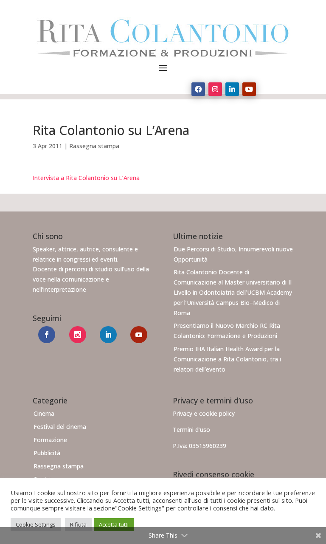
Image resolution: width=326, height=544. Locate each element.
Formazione (50, 440)
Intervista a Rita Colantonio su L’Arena (86, 178)
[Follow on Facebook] (198, 89)
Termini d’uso (191, 430)
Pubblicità (47, 453)
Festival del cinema (60, 427)
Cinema (44, 413)
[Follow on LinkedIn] (232, 89)
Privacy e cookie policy (204, 413)
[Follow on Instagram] (215, 89)
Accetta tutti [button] (114, 524)
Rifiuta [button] (78, 524)
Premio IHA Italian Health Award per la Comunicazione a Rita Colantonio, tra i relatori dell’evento (227, 359)
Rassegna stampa (94, 146)
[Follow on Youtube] (249, 89)
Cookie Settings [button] (36, 524)
